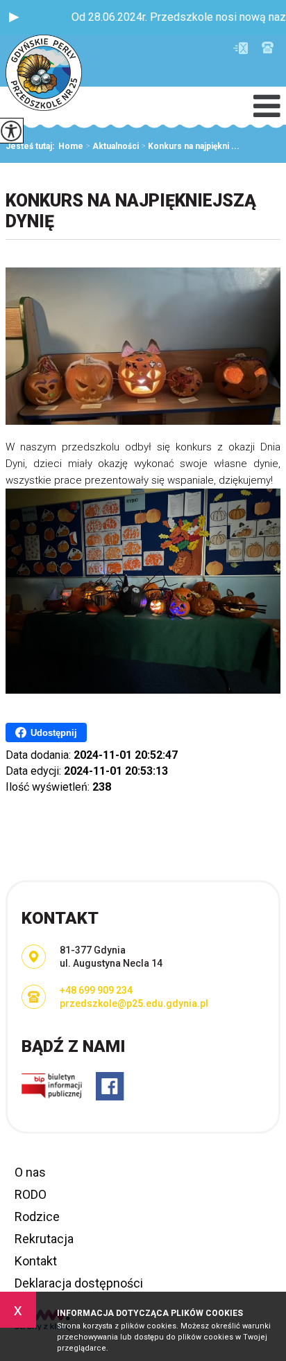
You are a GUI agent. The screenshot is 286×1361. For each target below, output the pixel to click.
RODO (31, 1194)
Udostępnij (54, 733)
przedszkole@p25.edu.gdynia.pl (244, 48)
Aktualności (112, 146)
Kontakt (36, 1261)
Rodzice (37, 1216)
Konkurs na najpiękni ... (190, 146)
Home (70, 146)
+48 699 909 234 (267, 47)
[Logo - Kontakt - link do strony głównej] (44, 74)
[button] (14, 17)
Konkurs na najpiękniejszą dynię (131, 211)
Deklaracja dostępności (79, 1283)
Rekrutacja (44, 1238)
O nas (30, 1172)
